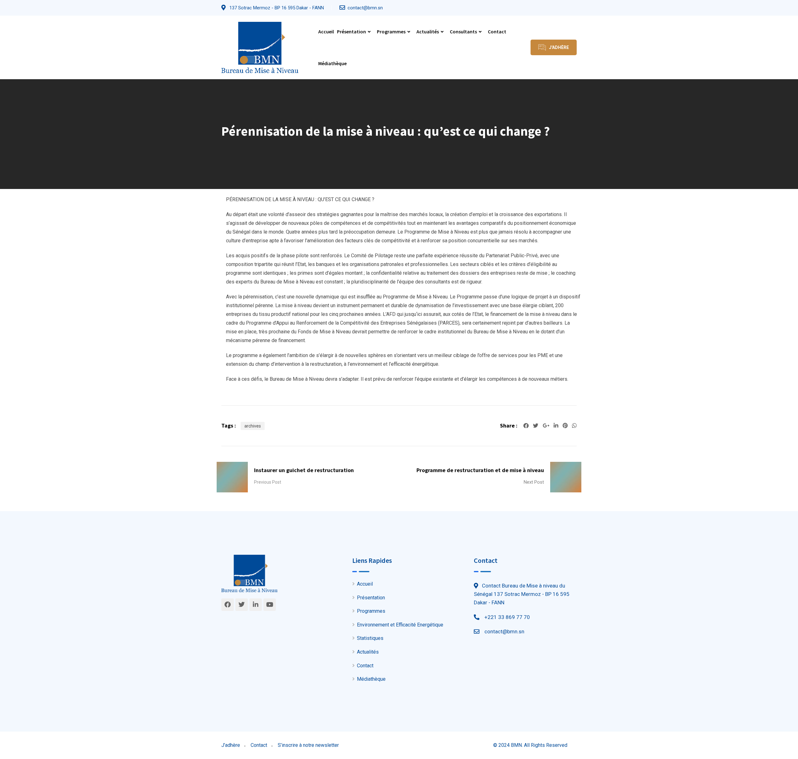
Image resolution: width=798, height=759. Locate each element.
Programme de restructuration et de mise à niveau (480, 470)
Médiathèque (332, 63)
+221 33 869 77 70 (507, 617)
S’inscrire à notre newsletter (308, 745)
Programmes (391, 31)
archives (252, 425)
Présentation (351, 31)
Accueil (326, 31)
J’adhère (230, 745)
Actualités (427, 31)
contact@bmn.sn (365, 8)
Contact (497, 31)
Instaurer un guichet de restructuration (304, 470)
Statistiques (370, 638)
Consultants (463, 31)
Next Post (534, 482)
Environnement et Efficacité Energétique (400, 625)
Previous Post (267, 482)
